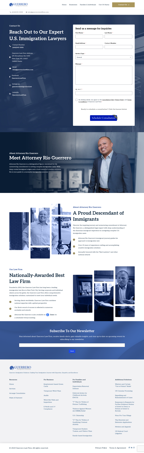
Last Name (109, 33)
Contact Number (110, 43)
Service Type (80, 53)
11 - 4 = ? (78, 89)
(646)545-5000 (18, 47)
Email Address (80, 43)
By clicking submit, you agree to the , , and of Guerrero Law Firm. (105, 101)
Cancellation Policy (108, 100)
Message (78, 64)
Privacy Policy (119, 100)
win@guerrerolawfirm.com (22, 70)
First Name (79, 33)
